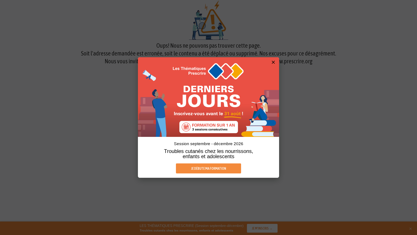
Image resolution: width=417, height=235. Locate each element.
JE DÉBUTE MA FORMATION (208, 168)
